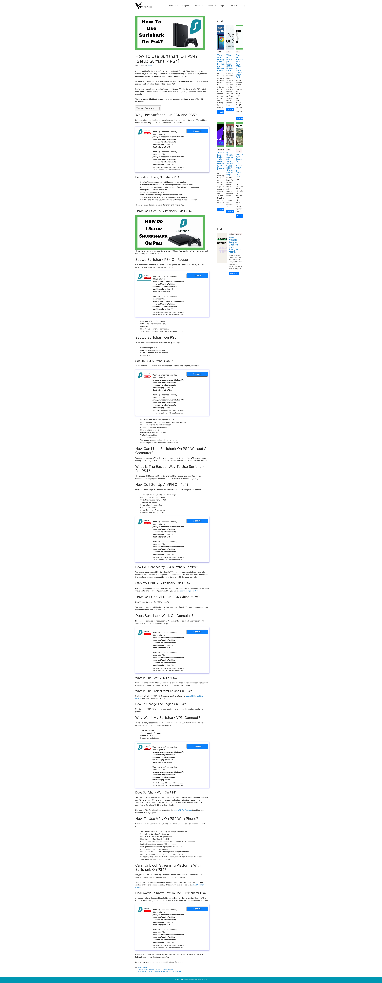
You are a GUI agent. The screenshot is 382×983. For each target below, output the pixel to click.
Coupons (185, 6)
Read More (221, 112)
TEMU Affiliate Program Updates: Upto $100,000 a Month (235, 244)
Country (210, 6)
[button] (244, 6)
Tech (237, 52)
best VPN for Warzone (183, 810)
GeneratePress (201, 980)
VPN (219, 52)
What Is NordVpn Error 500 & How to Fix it (229, 63)
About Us (233, 6)
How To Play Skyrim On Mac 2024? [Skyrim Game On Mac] (239, 166)
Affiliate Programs (235, 234)
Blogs (222, 6)
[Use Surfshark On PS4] (144, 132)
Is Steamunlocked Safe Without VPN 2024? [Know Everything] (229, 164)
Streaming (221, 149)
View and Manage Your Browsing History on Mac (220, 63)
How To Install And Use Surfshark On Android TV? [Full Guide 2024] (160, 971)
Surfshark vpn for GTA (189, 591)
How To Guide (142, 967)
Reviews (198, 6)
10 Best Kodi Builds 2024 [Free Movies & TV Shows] (220, 161)
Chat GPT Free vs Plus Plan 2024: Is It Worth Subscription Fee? (239, 66)
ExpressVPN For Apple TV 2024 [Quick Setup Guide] (155, 969)
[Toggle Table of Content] (157, 108)
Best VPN (172, 6)
